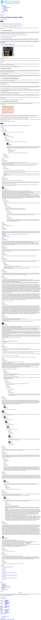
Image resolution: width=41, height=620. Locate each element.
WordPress (5, 619)
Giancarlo (7, 134)
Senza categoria (4, 585)
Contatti (3, 12)
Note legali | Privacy (2, 613)
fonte (11, 37)
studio (2, 588)
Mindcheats (2, 618)
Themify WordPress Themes (10, 619)
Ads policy (3, 617)
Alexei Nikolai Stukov (13, 150)
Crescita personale (4, 589)
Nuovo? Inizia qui (4, 5)
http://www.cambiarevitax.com (6, 236)
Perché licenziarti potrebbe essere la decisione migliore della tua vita (9, 125)
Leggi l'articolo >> (4, 568)
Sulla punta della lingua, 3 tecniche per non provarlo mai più (9, 577)
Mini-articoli (3, 583)
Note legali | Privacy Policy (5, 616)
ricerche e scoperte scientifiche (6, 587)
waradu (5, 561)
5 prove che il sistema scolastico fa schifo (11, 17)
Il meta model (3, 569)
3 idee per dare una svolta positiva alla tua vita (24, 125)
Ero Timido (5, 9)
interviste (3, 584)
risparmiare (3, 586)
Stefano (6, 481)
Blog (2, 11)
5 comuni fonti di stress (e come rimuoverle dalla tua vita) (9, 572)
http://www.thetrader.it (15, 439)
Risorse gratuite (4, 6)
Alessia (5, 228)
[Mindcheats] (10, 3)
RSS (0, 14)
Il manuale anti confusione (7, 7)
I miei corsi (3, 8)
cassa (4, 316)
